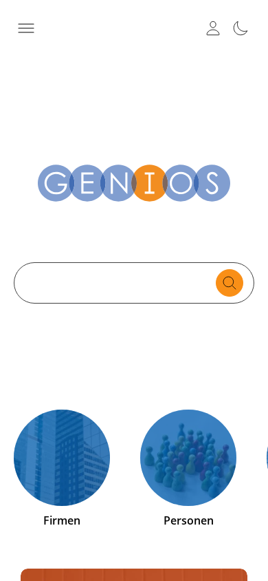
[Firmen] (62, 458)
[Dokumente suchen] (229, 283)
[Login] (213, 28)
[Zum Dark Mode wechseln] (240, 28)
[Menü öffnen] (26, 28)
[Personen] (188, 458)
